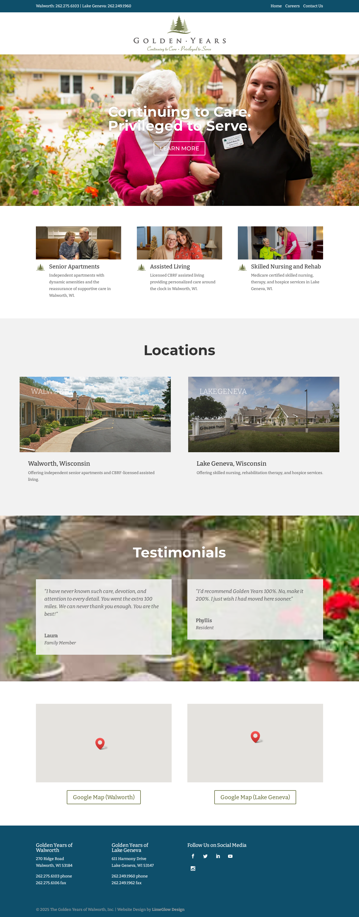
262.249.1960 (119, 6)
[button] (101, 744)
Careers (292, 6)
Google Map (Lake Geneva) (255, 797)
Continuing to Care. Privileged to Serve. (179, 118)
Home (276, 6)
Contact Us (313, 6)
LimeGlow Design (168, 909)
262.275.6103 (67, 6)
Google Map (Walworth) (104, 797)
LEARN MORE (179, 148)
